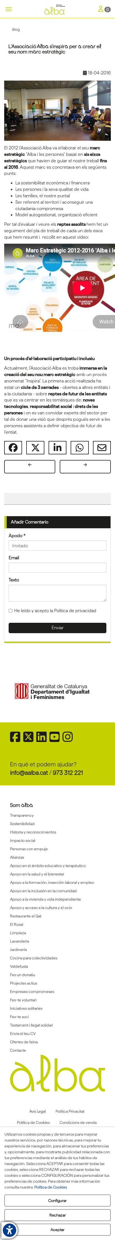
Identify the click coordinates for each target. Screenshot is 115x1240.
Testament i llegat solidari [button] (31, 1025)
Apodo (17, 535)
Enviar (58, 627)
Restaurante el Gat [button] (25, 916)
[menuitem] (57, 815)
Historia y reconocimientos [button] (33, 832)
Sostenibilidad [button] (22, 823)
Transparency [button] (22, 815)
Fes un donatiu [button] (22, 975)
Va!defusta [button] (19, 966)
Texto (14, 579)
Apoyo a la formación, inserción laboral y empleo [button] (52, 882)
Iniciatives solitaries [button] (26, 1008)
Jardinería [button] (18, 949)
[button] (57, 9)
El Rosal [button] (16, 924)
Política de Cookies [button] (50, 1187)
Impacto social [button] (22, 840)
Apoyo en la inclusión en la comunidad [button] (43, 891)
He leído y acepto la (55, 610)
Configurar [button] (57, 1200)
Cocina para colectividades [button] (33, 958)
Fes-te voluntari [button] (23, 1000)
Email (14, 557)
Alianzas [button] (17, 857)
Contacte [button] (18, 1050)
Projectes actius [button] (23, 983)
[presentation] (20, 691)
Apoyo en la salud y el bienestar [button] (37, 874)
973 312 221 (68, 772)
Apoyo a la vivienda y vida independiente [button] (45, 899)
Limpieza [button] (18, 933)
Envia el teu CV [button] (23, 1033)
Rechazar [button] (57, 1215)
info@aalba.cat (29, 772)
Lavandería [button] (19, 941)
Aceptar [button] (57, 1229)
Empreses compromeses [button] (32, 991)
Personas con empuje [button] (29, 849)
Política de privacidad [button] (75, 610)
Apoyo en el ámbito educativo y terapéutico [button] (48, 865)
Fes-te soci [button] (19, 1016)
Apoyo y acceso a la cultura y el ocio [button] (41, 907)
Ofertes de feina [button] (24, 1042)
